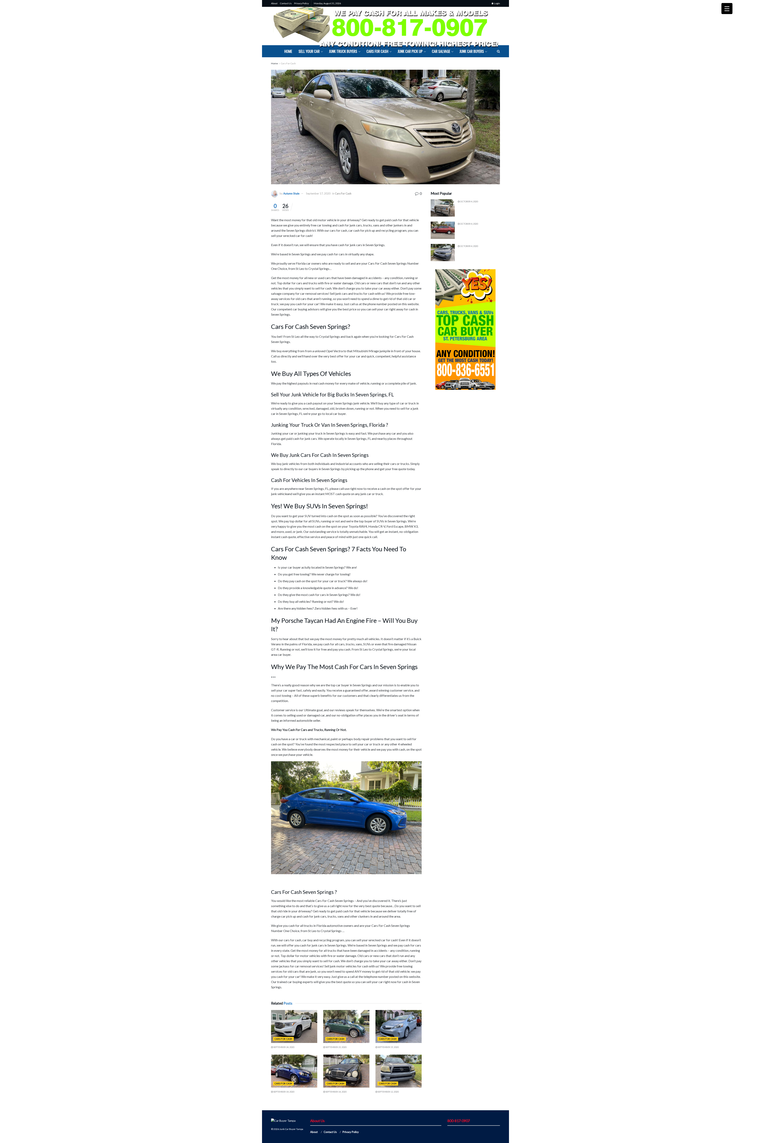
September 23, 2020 (335, 1047)
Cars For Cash (377, 51)
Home (288, 51)
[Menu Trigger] (726, 8)
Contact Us (286, 3)
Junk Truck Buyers (343, 51)
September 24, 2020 (283, 1047)
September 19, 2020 (388, 1047)
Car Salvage (441, 51)
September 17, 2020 (318, 193)
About (274, 3)
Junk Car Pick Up (410, 51)
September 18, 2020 (283, 1091)
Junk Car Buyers (471, 51)
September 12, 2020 (388, 1091)
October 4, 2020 (469, 201)
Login (497, 3)
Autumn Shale (291, 193)
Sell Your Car (309, 51)
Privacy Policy (301, 3)
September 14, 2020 (335, 1091)
